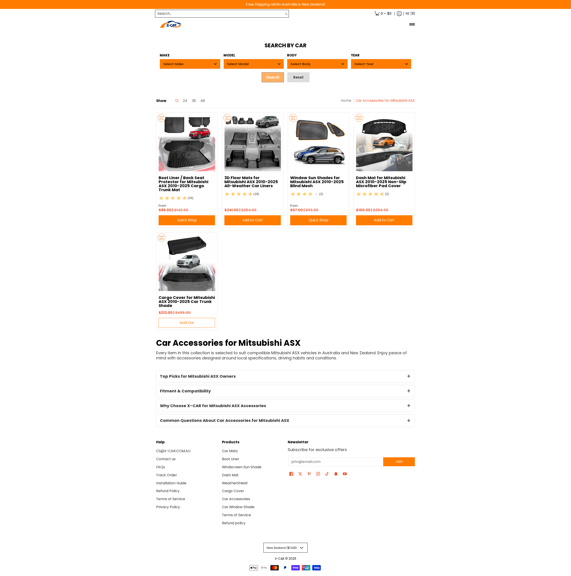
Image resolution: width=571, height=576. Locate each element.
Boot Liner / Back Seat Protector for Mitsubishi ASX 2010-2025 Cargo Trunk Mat (183, 184)
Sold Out (187, 322)
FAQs (160, 467)
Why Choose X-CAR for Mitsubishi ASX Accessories (213, 405)
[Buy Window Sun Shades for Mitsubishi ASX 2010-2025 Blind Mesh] (318, 143)
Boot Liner (230, 459)
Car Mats (230, 451)
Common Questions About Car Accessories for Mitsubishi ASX (224, 420)
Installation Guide (171, 483)
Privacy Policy (168, 507)
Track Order (166, 475)
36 (194, 101)
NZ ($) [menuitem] (410, 13)
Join (399, 461)
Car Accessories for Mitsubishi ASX (385, 100)
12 (176, 101)
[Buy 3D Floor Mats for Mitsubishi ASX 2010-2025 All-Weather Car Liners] (252, 143)
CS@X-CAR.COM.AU (173, 451)
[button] (291, 474)
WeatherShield (234, 483)
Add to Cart (252, 220)
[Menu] (412, 24)
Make (165, 55)
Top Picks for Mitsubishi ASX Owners (198, 376)
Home (346, 100)
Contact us (166, 459)
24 (185, 101)
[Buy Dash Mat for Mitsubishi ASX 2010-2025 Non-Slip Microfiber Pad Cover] (384, 143)
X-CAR (279, 559)
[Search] (286, 13)
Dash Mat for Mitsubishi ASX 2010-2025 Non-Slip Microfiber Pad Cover (381, 182)
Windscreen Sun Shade (241, 467)
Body (292, 55)
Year (355, 55)
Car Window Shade (238, 507)
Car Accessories (236, 498)
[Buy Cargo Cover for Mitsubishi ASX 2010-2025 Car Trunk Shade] (187, 263)
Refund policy (234, 523)
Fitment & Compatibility (185, 391)
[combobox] (219, 13)
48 (202, 101)
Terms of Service (170, 498)
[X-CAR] (170, 24)
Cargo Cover (233, 490)
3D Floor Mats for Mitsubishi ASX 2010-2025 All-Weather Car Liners (251, 182)
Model (229, 55)
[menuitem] (383, 14)
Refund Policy (168, 490)
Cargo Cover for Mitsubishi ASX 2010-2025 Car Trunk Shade (187, 301)
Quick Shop (187, 220)
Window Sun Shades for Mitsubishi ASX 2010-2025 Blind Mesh (317, 182)
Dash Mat (230, 475)
